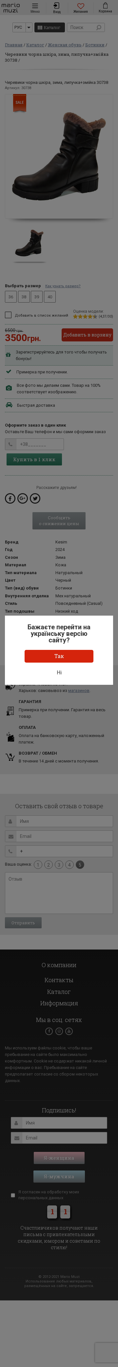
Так (59, 655)
